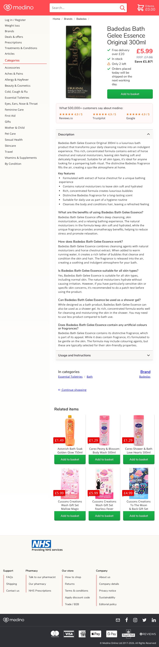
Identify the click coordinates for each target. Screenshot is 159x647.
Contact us (12, 591)
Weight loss (12, 25)
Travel (9, 151)
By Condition (13, 163)
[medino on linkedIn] (152, 620)
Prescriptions (13, 42)
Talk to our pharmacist (42, 577)
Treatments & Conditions (21, 48)
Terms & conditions (76, 591)
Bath (90, 376)
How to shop (73, 577)
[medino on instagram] (133, 620)
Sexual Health (14, 139)
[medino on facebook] (124, 620)
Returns (70, 584)
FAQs (9, 577)
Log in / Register (15, 20)
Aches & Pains (14, 73)
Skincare (10, 145)
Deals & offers (14, 37)
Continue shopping (73, 390)
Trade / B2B (72, 604)
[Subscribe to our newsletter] (116, 620)
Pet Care (10, 133)
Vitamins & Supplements (21, 157)
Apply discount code (77, 597)
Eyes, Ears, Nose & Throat (21, 103)
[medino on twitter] (143, 620)
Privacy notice (107, 591)
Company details (109, 584)
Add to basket (130, 94)
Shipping (11, 584)
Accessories (12, 67)
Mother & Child (15, 127)
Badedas (81, 19)
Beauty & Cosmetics (17, 85)
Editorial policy (108, 604)
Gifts (8, 121)
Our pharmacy (37, 584)
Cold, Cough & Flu (16, 91)
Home (56, 19)
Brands (9, 31)
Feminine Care (14, 109)
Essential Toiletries (17, 97)
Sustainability (107, 597)
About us (104, 577)
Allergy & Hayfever (17, 79)
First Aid (10, 115)
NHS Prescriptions (40, 591)
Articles (10, 53)
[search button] (122, 7)
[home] (24, 8)
